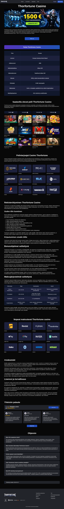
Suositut (10, 112)
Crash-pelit (38, 112)
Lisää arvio (54, 407)
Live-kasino (24, 112)
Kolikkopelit (52, 112)
